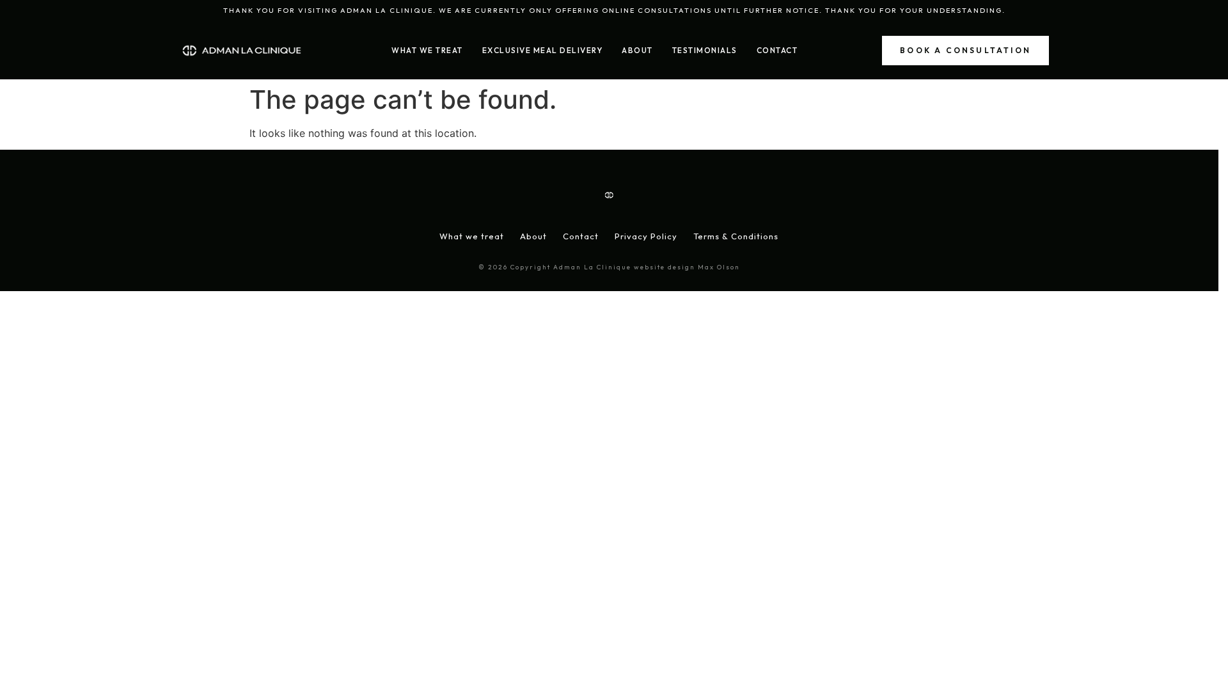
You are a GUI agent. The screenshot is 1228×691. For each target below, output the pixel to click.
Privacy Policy (646, 236)
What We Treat (427, 50)
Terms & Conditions (735, 236)
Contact (777, 50)
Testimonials (704, 50)
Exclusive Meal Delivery (542, 50)
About (637, 50)
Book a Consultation (965, 50)
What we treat (471, 236)
